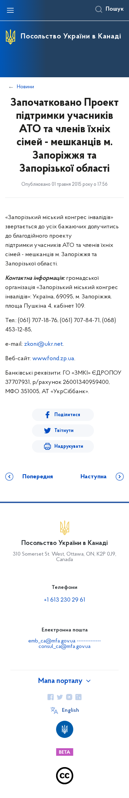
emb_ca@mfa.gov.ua (51, 641)
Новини (25, 87)
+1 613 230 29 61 (64, 600)
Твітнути (64, 430)
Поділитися (67, 415)
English (70, 710)
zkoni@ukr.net (43, 344)
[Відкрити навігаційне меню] (10, 10)
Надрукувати (68, 446)
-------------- (89, 641)
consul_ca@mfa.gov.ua (64, 646)
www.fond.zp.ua (53, 359)
